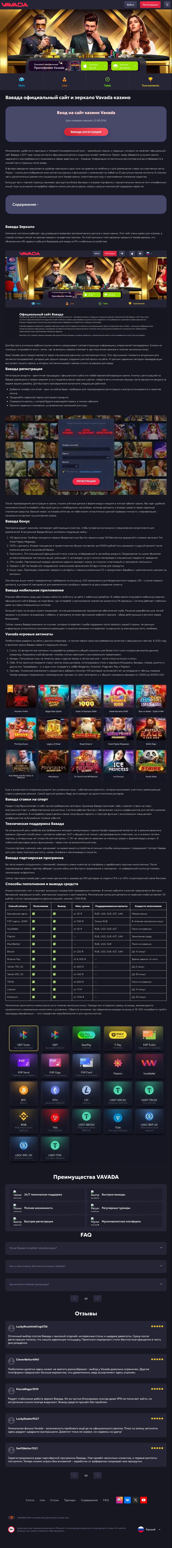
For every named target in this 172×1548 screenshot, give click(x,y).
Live (42, 1500)
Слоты (30, 1500)
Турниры (70, 1500)
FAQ (106, 1500)
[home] (14, 5)
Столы (54, 1500)
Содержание (89, 1500)
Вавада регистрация (86, 132)
